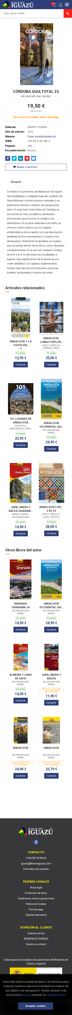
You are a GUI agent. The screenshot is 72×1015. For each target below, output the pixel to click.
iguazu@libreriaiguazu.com (36, 863)
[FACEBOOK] (36, 842)
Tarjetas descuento (36, 914)
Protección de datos (36, 893)
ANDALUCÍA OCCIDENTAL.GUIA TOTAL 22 (51, 424)
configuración (55, 995)
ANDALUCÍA (20, 747)
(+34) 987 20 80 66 (36, 858)
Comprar (21, 364)
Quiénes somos (36, 933)
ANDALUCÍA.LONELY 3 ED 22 (51, 508)
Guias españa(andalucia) (42, 136)
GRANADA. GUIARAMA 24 (21, 605)
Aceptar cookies (35, 1006)
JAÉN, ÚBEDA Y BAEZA (51, 676)
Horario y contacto (36, 944)
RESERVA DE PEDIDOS (36, 938)
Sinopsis (16, 181)
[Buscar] (68, 13)
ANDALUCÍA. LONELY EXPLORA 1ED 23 (51, 340)
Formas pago (36, 909)
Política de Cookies (36, 904)
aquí (26, 995)
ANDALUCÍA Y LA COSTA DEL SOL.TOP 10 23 (21, 343)
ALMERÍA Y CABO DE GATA (20, 676)
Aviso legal (36, 887)
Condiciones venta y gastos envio (36, 898)
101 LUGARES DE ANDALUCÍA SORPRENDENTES (20, 420)
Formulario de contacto (36, 869)
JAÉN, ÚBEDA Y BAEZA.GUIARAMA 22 (21, 509)
